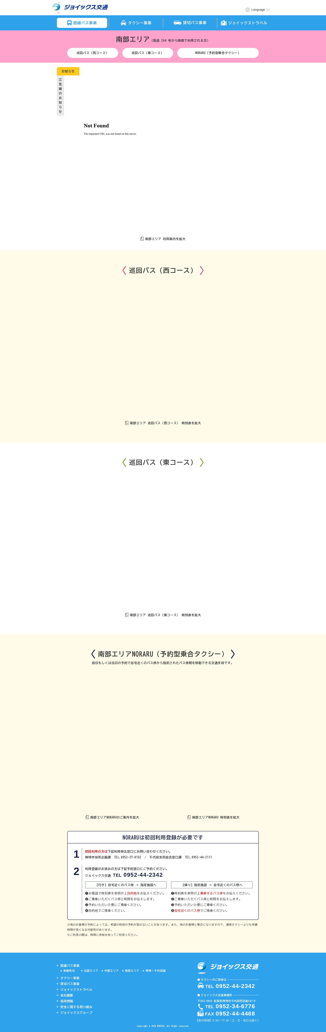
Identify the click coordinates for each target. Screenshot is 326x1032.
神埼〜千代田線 (156, 970)
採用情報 (66, 1001)
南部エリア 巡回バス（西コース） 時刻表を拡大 (165, 423)
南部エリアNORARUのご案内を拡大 (114, 817)
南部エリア (132, 970)
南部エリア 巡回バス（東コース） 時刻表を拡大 (165, 614)
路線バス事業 (70, 965)
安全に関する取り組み (76, 1006)
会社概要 (66, 995)
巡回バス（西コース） (93, 52)
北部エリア (91, 970)
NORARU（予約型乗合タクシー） (218, 52)
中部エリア (111, 970)
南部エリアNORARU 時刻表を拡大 (216, 817)
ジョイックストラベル (76, 989)
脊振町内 (69, 970)
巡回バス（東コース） (148, 52)
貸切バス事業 (70, 983)
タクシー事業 (70, 978)
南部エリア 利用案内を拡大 (165, 238)
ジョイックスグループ (76, 1012)
